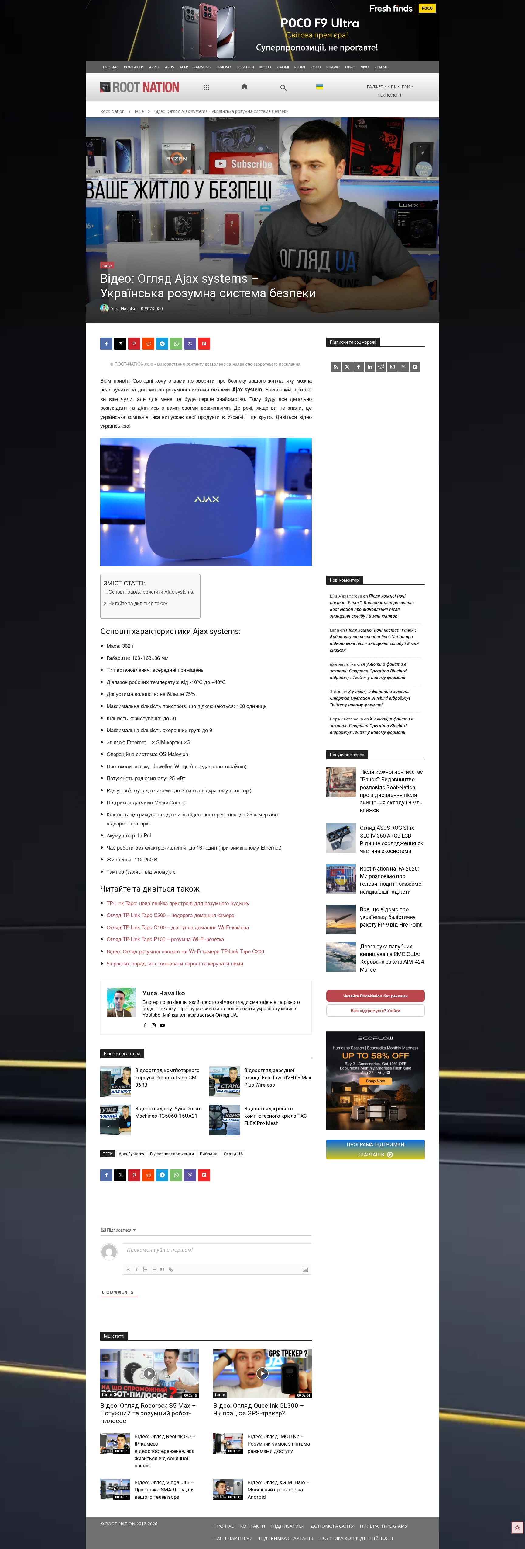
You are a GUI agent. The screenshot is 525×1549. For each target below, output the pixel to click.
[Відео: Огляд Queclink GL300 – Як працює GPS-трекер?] (262, 1373)
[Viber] (190, 344)
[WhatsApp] (176, 344)
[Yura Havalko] (121, 1008)
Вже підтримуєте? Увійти (375, 1010)
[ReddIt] (148, 344)
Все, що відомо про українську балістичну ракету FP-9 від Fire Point (391, 917)
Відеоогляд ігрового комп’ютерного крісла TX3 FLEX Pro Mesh (275, 1116)
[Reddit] (381, 367)
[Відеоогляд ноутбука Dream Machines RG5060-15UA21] (115, 1120)
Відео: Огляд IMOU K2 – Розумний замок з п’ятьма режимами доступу (279, 1443)
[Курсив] (136, 1269)
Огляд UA (233, 1153)
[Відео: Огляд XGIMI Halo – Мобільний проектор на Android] (228, 1489)
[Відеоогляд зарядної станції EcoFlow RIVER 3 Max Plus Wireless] (224, 1081)
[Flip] (204, 344)
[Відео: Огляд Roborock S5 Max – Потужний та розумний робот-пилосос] (149, 1373)
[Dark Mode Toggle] (517, 1528)
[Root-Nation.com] (139, 87)
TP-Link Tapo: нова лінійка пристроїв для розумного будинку (178, 903)
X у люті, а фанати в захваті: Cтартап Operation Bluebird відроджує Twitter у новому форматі (368, 670)
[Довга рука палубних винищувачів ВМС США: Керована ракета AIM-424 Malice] (341, 957)
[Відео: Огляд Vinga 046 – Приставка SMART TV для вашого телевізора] (115, 1489)
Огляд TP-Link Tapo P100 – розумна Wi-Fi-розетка (165, 939)
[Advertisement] (375, 473)
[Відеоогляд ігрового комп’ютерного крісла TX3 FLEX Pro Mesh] (224, 1120)
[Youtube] (162, 1023)
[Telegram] (162, 344)
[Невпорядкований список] (153, 1269)
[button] (283, 87)
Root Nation (112, 111)
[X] (120, 344)
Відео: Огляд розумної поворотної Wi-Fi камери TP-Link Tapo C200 (185, 951)
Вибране (209, 1153)
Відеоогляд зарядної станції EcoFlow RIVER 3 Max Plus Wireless (277, 1077)
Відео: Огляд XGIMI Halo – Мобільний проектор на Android (279, 1489)
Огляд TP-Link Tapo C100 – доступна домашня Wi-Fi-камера (178, 927)
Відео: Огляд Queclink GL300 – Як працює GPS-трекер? (258, 1409)
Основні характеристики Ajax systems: (151, 591)
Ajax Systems (131, 1153)
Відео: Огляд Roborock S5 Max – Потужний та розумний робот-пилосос (148, 1413)
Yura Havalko (163, 993)
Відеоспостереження (172, 1153)
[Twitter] (347, 367)
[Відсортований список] (145, 1269)
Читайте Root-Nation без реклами (375, 996)
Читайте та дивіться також (138, 603)
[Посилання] (170, 1269)
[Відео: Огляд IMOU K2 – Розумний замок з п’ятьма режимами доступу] (228, 1443)
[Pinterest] (134, 344)
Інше (139, 111)
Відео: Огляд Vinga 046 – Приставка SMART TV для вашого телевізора (165, 1489)
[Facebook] (106, 344)
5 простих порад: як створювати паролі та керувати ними (175, 963)
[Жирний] (128, 1269)
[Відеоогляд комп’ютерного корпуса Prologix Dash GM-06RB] (115, 1081)
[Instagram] (153, 1023)
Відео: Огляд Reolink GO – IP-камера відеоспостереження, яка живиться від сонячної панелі (165, 1450)
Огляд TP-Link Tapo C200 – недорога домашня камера (170, 915)
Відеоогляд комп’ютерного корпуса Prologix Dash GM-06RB (167, 1077)
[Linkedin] (370, 367)
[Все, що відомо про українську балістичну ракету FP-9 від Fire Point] (341, 919)
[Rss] (336, 367)
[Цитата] (162, 1269)
